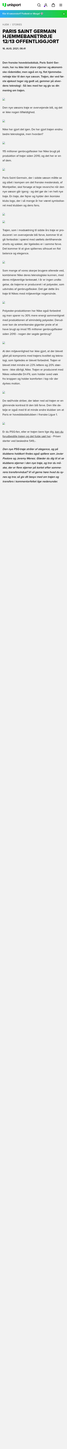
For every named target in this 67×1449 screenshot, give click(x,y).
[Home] (11, 5)
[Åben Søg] (39, 5)
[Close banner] (64, 14)
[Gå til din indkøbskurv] (53, 5)
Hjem (5, 24)
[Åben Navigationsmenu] (61, 5)
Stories (17, 24)
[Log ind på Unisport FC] (46, 5)
